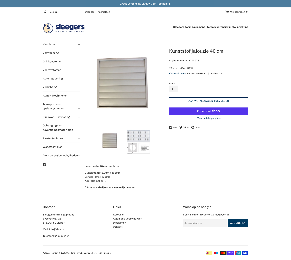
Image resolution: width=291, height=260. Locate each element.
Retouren (118, 214)
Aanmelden (104, 11)
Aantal (172, 83)
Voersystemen (61, 70)
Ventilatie (61, 44)
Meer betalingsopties (209, 118)
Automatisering (61, 78)
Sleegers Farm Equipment (78, 253)
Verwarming (61, 52)
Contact (118, 226)
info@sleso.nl (57, 229)
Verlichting (61, 87)
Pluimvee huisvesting (61, 117)
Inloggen (89, 11)
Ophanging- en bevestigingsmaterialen (61, 127)
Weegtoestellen (52, 146)
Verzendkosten (177, 73)
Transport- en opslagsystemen (61, 106)
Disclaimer (119, 222)
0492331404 (62, 235)
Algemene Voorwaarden (127, 218)
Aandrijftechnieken (61, 95)
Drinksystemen (61, 61)
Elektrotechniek (61, 138)
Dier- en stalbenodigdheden (61, 155)
